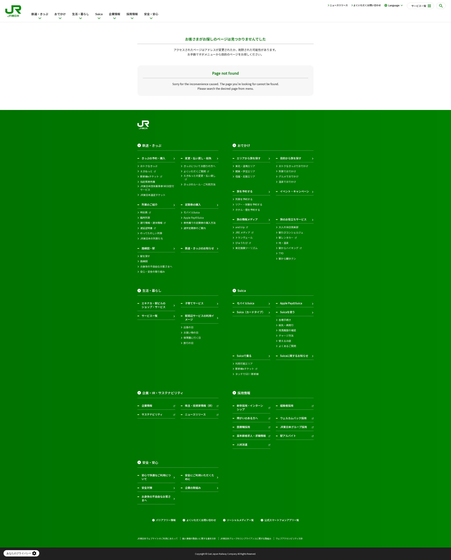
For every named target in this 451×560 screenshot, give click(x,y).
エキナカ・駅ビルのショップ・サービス (153, 305)
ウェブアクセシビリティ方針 (289, 538)
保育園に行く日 (192, 337)
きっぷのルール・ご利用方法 (199, 184)
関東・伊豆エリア (245, 171)
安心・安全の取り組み (152, 271)
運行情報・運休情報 (151, 222)
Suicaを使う (287, 312)
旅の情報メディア (247, 219)
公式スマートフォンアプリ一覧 (281, 520)
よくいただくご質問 (195, 171)
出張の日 (188, 327)
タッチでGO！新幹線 (247, 374)
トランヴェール (244, 237)
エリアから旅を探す (249, 158)
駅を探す (145, 256)
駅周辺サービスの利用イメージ (199, 317)
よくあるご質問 (287, 346)
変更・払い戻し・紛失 (198, 158)
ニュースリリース (339, 5)
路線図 (144, 261)
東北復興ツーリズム (246, 248)
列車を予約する (244, 199)
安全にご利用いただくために (199, 477)
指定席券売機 (147, 181)
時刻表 (144, 212)
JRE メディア (242, 232)
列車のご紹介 (149, 204)
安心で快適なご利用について (156, 477)
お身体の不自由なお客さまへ (156, 266)
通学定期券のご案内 (195, 228)
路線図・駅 (148, 248)
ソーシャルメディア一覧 (240, 520)
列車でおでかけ (287, 171)
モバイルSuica (192, 212)
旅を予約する (245, 191)
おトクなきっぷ (148, 166)
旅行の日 (188, 343)
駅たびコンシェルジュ (291, 232)
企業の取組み (193, 488)
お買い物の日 (191, 332)
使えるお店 (285, 341)
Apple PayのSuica (194, 217)
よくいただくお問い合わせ (367, 5)
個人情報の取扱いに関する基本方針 (199, 538)
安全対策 (147, 488)
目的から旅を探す (290, 158)
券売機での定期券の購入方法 (200, 222)
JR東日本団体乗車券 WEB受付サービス (157, 187)
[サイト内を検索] (441, 6)
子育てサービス (194, 303)
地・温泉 (284, 243)
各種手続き (285, 320)
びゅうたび (241, 243)
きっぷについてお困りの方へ (199, 166)
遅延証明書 (146, 228)
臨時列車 (145, 217)
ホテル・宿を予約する (247, 209)
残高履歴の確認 (287, 330)
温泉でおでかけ (287, 181)
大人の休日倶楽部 (288, 227)
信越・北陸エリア (245, 176)
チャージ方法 (286, 335)
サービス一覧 (149, 316)
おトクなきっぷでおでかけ (293, 166)
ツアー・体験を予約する (248, 204)
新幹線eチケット (149, 176)
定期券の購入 (193, 204)
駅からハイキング (288, 248)
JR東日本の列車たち (151, 238)
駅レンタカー (286, 237)
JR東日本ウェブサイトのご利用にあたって (157, 538)
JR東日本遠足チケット (152, 195)
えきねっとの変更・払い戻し (200, 175)
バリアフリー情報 (166, 520)
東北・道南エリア (245, 166)
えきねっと (146, 171)
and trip (240, 227)
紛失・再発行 (286, 325)
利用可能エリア (244, 363)
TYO (281, 253)
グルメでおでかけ (288, 176)
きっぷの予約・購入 (153, 158)
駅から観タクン (287, 258)
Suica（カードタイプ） (251, 312)
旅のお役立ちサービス (293, 219)
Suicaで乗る (244, 356)
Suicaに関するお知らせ (294, 356)
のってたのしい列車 (151, 233)
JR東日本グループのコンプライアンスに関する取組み (245, 538)
